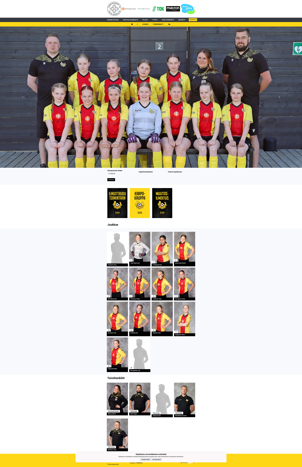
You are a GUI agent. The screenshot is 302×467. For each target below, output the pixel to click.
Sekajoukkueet (168, 20)
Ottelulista (111, 179)
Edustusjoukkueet (130, 20)
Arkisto (193, 19)
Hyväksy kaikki (145, 459)
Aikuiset (181, 20)
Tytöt (154, 20)
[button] (22, 97)
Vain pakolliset (156, 459)
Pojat (145, 20)
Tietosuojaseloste (113, 464)
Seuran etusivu (113, 20)
